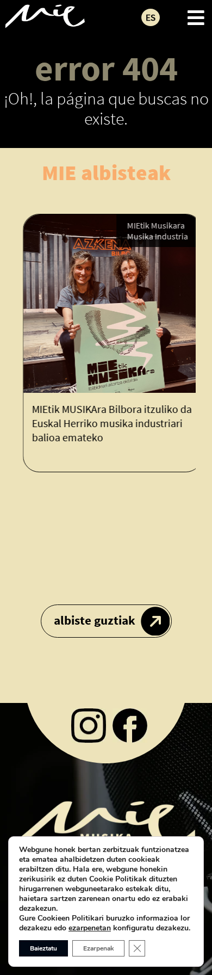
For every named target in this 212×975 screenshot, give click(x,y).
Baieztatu (43, 948)
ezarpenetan (89, 928)
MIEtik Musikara (151, 225)
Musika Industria (153, 236)
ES (150, 17)
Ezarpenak (98, 948)
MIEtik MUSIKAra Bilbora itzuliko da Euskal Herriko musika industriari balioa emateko (108, 423)
